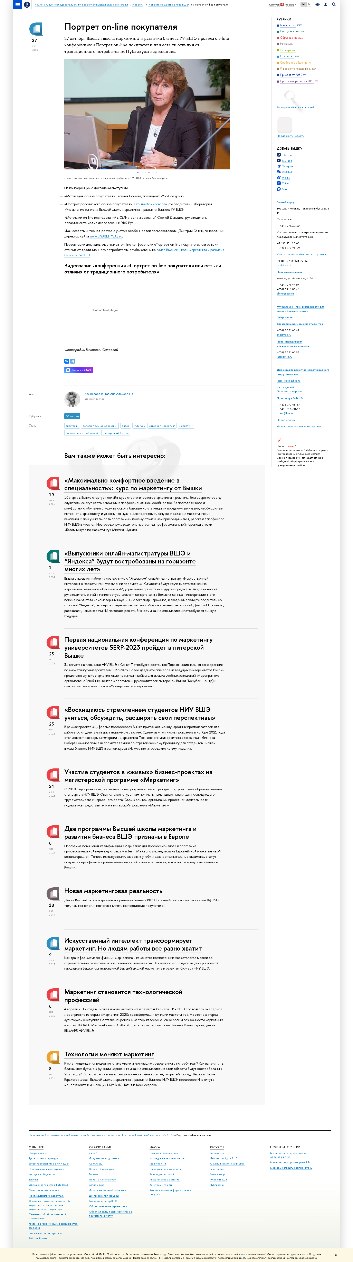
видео (126, 426)
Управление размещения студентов (300, 324)
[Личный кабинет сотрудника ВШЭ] (326, 4)
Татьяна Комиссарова (150, 204)
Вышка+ (93, 1174)
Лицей (93, 1153)
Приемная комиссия (289, 272)
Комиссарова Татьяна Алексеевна (109, 394)
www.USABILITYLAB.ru (106, 236)
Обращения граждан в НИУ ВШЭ (48, 1185)
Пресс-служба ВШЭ (290, 398)
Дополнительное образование (107, 1190)
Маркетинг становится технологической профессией (123, 995)
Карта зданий (285, 387)
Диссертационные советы (165, 1169)
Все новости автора (94, 398)
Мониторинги (158, 1163)
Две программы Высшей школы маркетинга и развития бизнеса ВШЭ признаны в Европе (130, 832)
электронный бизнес (115, 433)
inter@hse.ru (284, 356)
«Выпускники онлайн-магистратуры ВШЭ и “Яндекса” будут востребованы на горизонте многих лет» (130, 561)
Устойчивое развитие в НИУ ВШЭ (49, 1163)
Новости (126, 1135)
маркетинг (185, 426)
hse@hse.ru (284, 265)
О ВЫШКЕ (36, 1147)
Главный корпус (286, 202)
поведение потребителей (82, 433)
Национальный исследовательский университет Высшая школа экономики (73, 1135)
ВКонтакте (288, 155)
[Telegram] (72, 361)
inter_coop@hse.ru (288, 380)
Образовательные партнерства (108, 1206)
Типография (217, 1169)
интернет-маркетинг (162, 426)
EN (309, 4)
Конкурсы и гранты (161, 1185)
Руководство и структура (43, 1158)
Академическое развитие (165, 1179)
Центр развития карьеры (104, 1195)
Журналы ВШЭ (218, 1179)
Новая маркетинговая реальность (113, 890)
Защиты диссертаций (162, 1174)
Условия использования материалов (299, 426)
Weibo (286, 177)
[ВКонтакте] (66, 361)
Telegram (288, 166)
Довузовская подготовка (104, 1158)
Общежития (285, 317)
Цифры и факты (38, 1153)
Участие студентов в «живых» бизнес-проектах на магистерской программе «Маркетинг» (138, 775)
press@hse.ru (285, 413)
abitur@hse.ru (285, 293)
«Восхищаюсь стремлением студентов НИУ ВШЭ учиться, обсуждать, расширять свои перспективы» (140, 713)
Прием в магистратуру (102, 1179)
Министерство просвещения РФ (290, 1162)
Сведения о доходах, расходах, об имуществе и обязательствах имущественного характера (49, 1205)
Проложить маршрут (290, 391)
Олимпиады (96, 1163)
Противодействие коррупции (46, 1195)
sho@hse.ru (284, 334)
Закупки (33, 1179)
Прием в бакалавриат (102, 1169)
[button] (68, 114)
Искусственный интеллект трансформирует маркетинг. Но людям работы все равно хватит (133, 944)
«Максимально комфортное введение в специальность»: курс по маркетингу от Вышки (133, 484)
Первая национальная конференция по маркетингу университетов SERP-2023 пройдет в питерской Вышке (138, 647)
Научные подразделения (164, 1153)
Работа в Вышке (38, 1238)
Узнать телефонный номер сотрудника (301, 254)
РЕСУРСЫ (217, 1147)
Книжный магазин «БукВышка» (227, 1163)
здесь (244, 1254)
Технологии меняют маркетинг (109, 1053)
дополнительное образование (101, 426)
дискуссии (72, 426)
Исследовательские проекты (167, 1158)
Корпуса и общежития (42, 1174)
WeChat (287, 172)
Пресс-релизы (286, 420)
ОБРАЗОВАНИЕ (100, 1147)
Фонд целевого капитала (44, 1190)
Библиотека (217, 1153)
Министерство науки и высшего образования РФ (289, 1155)
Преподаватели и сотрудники (46, 1169)
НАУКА (155, 1147)
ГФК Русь (139, 426)
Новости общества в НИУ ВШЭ (154, 1135)
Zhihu (285, 183)
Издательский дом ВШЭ (224, 1158)
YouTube (287, 160)
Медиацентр (217, 1174)
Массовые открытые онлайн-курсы (291, 1167)
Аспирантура (96, 1185)
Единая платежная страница (45, 1233)
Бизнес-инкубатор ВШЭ (103, 1201)
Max (284, 189)
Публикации (217, 1185)
